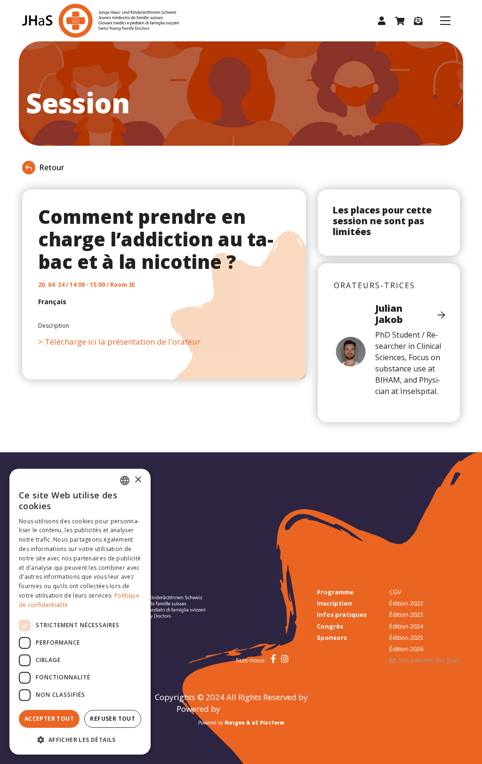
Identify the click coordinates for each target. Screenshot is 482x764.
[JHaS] (79, 20)
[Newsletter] (418, 21)
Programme (335, 592)
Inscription (334, 603)
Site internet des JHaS (429, 660)
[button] (382, 21)
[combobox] (124, 480)
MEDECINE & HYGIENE (264, 708)
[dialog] (80, 612)
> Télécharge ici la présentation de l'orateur (119, 341)
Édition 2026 (406, 649)
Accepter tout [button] (49, 719)
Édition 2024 (406, 626)
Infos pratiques (342, 614)
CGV (395, 592)
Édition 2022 (406, 603)
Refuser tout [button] (112, 719)
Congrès (330, 626)
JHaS (318, 697)
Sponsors (332, 637)
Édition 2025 (406, 637)
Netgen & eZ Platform (254, 722)
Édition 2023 (406, 614)
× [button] (137, 479)
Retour (51, 167)
